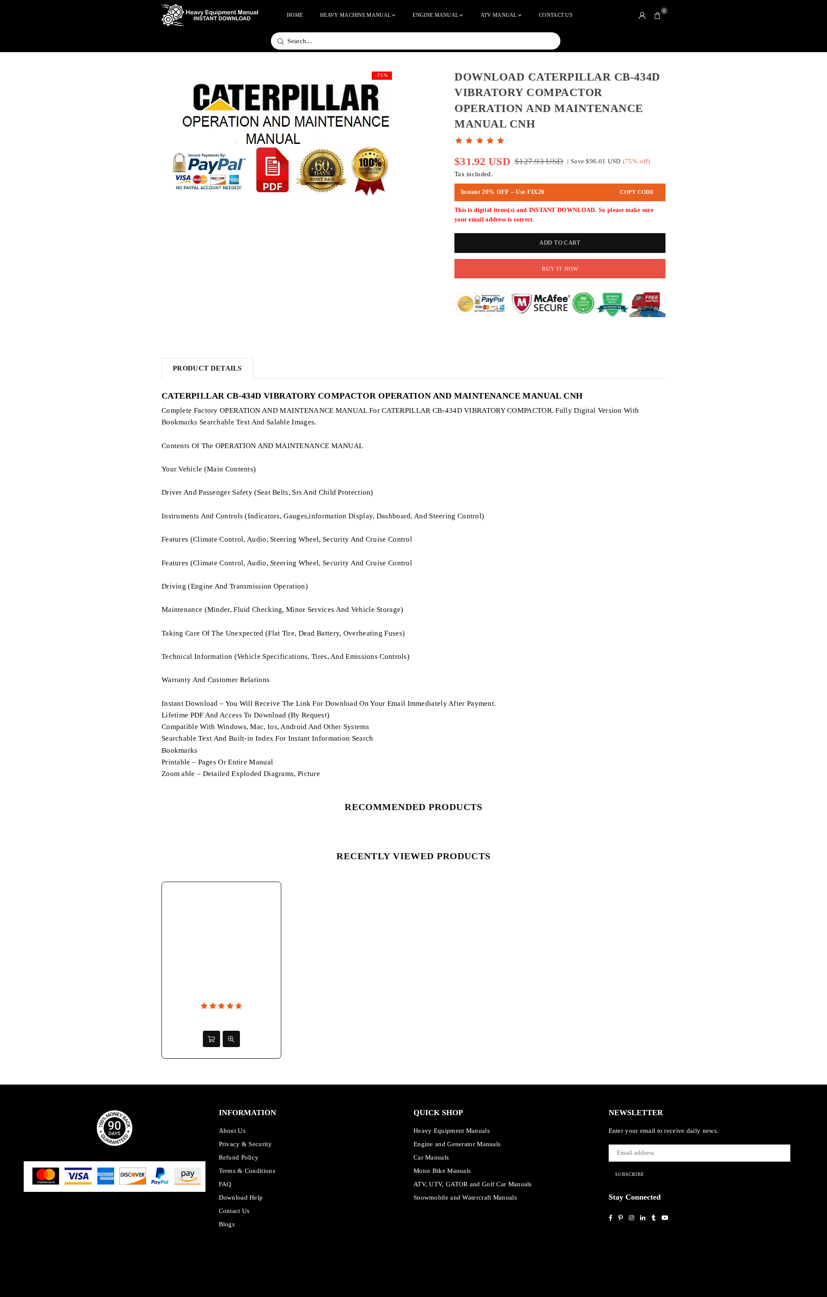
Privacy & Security (245, 1144)
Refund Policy (239, 1157)
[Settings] (642, 15)
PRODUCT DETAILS (207, 368)
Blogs (227, 1224)
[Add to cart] (211, 1039)
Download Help (241, 1197)
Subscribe (629, 1174)
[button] (657, 15)
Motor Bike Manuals (442, 1170)
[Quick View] (231, 1039)
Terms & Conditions (247, 1170)
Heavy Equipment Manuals (452, 1130)
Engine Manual (435, 15)
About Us (232, 1130)
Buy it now (560, 268)
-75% (382, 75)
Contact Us (555, 15)
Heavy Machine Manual (355, 15)
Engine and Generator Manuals (457, 1144)
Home (295, 15)
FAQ (225, 1184)
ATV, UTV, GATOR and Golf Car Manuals (473, 1184)
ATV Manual (499, 15)
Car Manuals (431, 1157)
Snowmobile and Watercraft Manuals (465, 1197)
